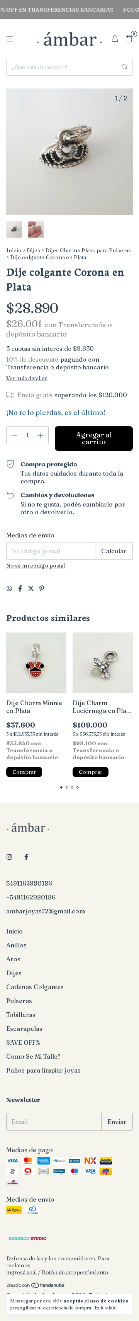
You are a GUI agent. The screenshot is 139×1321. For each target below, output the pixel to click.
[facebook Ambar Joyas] (26, 857)
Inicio (14, 250)
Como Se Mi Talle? (33, 1056)
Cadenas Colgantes (35, 987)
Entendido (106, 1308)
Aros (13, 959)
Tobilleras (21, 1014)
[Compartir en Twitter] (32, 588)
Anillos (16, 945)
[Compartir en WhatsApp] (10, 588)
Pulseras (19, 1001)
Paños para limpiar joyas (43, 1070)
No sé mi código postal (35, 565)
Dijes (33, 250)
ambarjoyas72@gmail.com (45, 911)
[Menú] (9, 39)
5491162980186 (29, 883)
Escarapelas (24, 1028)
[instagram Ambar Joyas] (9, 857)
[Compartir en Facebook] (21, 588)
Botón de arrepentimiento (75, 1272)
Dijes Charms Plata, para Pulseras (88, 250)
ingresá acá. (21, 1272)
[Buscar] (124, 67)
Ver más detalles (26, 378)
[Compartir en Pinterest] (42, 588)
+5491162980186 (31, 897)
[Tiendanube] (36, 1286)
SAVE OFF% (23, 1042)
